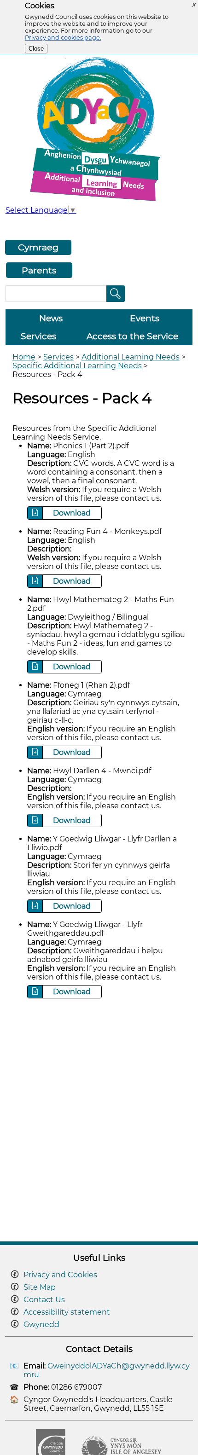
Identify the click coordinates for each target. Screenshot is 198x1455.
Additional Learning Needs (131, 357)
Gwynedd (41, 1324)
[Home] (99, 201)
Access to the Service (132, 336)
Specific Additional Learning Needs (77, 365)
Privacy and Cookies (60, 1274)
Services (38, 336)
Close (36, 48)
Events (144, 318)
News (51, 318)
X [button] (193, 4)
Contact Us (44, 1299)
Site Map (39, 1287)
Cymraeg (38, 247)
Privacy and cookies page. (63, 37)
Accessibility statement (66, 1312)
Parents (39, 270)
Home (23, 357)
